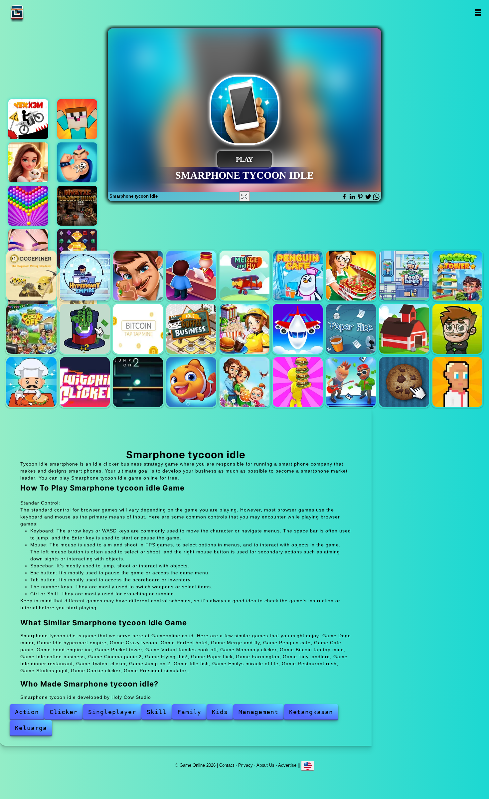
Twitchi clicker (85, 382)
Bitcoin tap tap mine (138, 329)
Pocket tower (457, 275)
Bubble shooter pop (28, 206)
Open (477, 12)
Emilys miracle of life (244, 382)
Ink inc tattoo (77, 162)
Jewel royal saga (77, 249)
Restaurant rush (298, 382)
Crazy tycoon (138, 275)
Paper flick (351, 329)
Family (189, 711)
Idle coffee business (191, 329)
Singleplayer (112, 711)
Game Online (38, 12)
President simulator (457, 382)
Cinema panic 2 (244, 329)
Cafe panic (351, 275)
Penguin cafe (298, 275)
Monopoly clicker (85, 329)
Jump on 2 (138, 382)
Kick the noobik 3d (77, 119)
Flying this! (298, 329)
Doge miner (31, 275)
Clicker (64, 711)
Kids (220, 711)
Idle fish (191, 382)
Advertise (287, 765)
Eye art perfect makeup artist (28, 249)
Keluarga (31, 727)
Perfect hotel (191, 275)
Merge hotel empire (28, 162)
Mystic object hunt (77, 206)
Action (27, 711)
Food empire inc (404, 275)
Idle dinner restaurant (31, 382)
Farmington (404, 329)
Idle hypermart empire (85, 275)
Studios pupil (351, 382)
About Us (265, 765)
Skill (157, 711)
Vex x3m (28, 119)
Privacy (245, 765)
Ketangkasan (311, 711)
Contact (226, 765)
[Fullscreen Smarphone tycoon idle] (244, 196)
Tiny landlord (457, 329)
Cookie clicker (404, 382)
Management (258, 711)
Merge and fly (244, 275)
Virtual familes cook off (31, 329)
